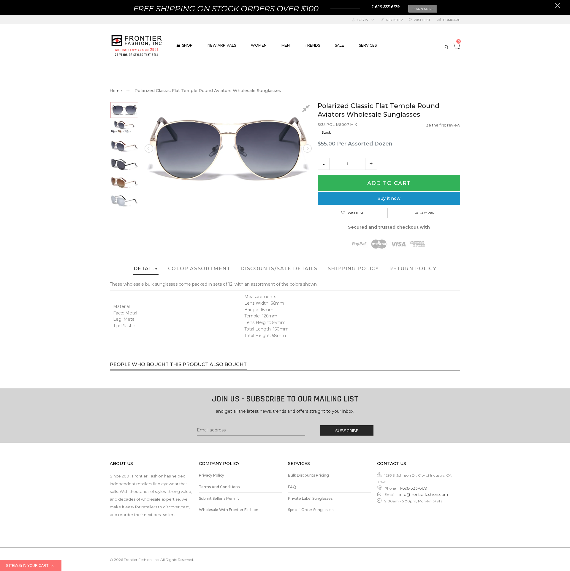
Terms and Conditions (219, 487)
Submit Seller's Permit (219, 498)
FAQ (292, 487)
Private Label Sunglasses (310, 498)
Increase (371, 164)
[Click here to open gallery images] (307, 109)
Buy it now (388, 198)
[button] (324, 164)
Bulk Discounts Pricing (308, 475)
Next (307, 148)
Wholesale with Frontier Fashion (228, 509)
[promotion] (557, 6)
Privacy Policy (211, 475)
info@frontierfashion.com (423, 494)
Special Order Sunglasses (310, 509)
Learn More (423, 9)
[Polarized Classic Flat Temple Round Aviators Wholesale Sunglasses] (124, 110)
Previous (149, 148)
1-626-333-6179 (386, 6)
